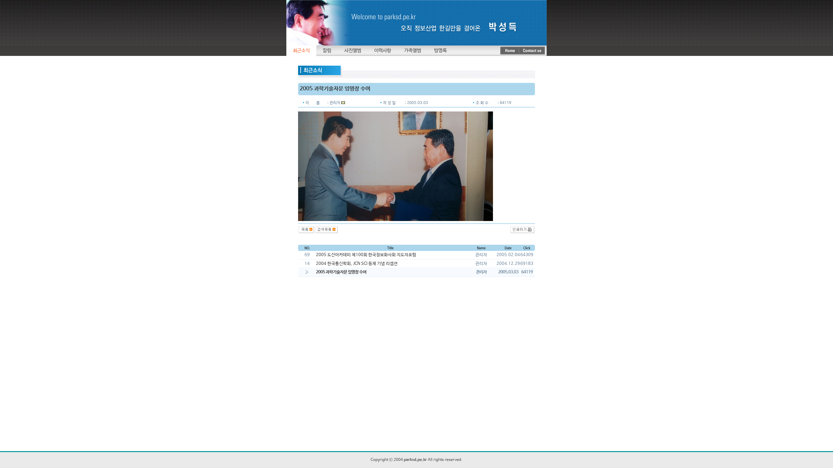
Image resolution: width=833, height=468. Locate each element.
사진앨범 (352, 50)
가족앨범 (412, 50)
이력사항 (382, 50)
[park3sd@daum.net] (343, 103)
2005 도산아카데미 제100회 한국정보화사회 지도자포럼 (366, 255)
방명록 (440, 50)
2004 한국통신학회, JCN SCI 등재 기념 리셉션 (357, 263)
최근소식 (301, 50)
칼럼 (327, 50)
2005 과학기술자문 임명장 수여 (341, 272)
